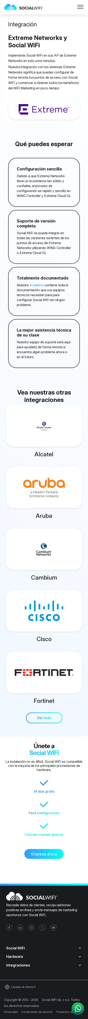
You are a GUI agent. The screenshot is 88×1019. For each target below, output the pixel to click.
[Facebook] (9, 928)
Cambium (44, 577)
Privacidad (11, 1011)
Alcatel (44, 454)
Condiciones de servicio (37, 1011)
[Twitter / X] (42, 928)
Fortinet (44, 700)
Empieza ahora (44, 854)
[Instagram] (31, 928)
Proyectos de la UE (68, 1011)
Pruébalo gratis (56, 19)
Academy (36, 285)
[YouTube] (53, 928)
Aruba (44, 515)
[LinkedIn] (20, 928)
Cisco (44, 639)
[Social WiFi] (25, 7)
